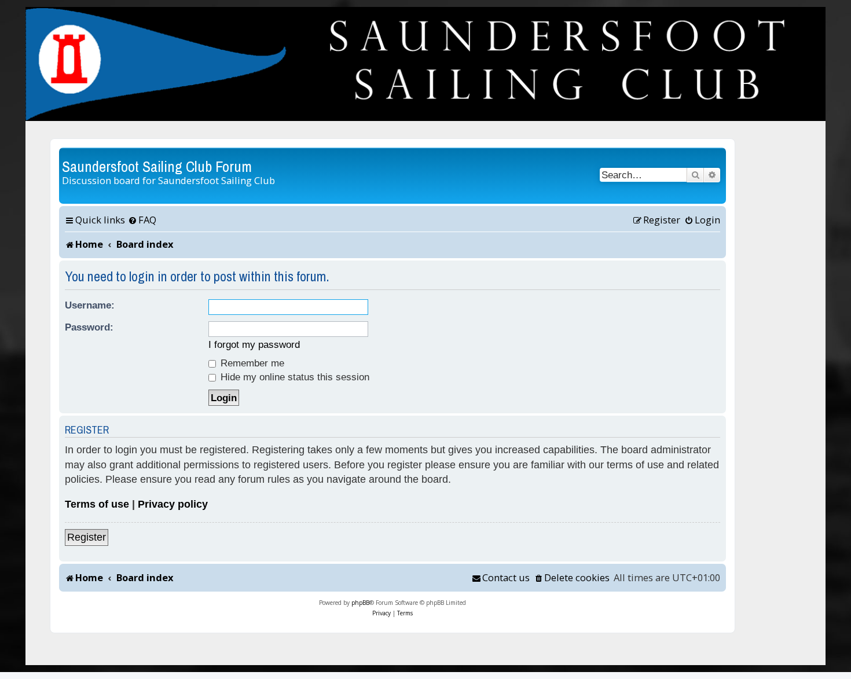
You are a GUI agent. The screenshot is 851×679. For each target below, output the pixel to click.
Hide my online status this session (293, 377)
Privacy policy (173, 504)
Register (86, 537)
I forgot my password (254, 344)
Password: (89, 327)
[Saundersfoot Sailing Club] (425, 64)
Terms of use (97, 504)
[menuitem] (142, 220)
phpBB (360, 603)
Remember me (251, 363)
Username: (90, 305)
